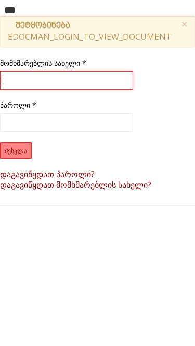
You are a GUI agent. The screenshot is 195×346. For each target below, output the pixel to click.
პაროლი (18, 105)
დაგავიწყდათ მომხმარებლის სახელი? (75, 184)
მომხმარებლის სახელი (43, 63)
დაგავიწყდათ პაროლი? (47, 174)
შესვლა (16, 150)
